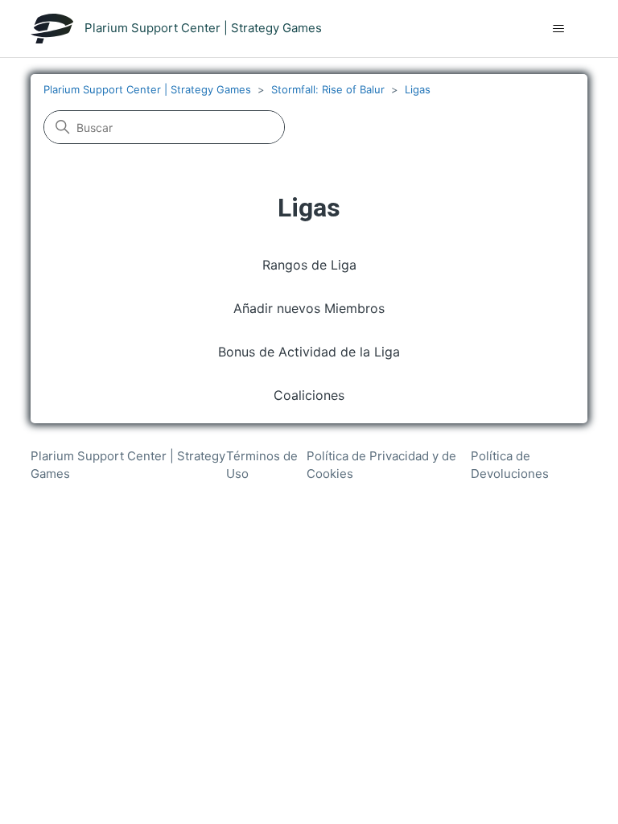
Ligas (418, 89)
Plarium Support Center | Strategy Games (147, 89)
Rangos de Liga (309, 265)
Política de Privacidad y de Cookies (381, 465)
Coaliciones (309, 395)
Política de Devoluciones (510, 465)
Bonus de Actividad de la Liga (309, 352)
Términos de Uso (262, 465)
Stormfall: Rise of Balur (328, 89)
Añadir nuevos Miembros (309, 308)
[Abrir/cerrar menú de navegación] (558, 29)
